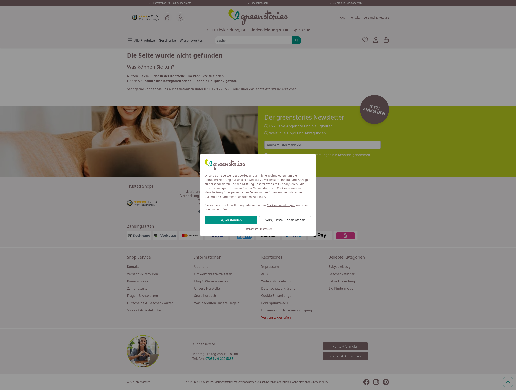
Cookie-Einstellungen (281, 205)
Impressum (265, 229)
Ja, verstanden (231, 220)
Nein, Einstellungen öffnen (285, 220)
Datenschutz (251, 229)
